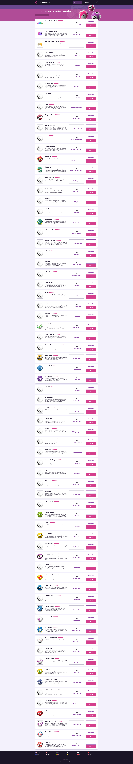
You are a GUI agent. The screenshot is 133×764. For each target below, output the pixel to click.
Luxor (46, 136)
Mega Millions (49, 732)
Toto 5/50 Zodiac (50, 240)
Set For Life (48, 648)
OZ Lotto (47, 669)
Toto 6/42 (48, 261)
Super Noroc (49, 282)
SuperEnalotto (49, 512)
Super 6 (47, 522)
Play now (91, 25)
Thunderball (48, 617)
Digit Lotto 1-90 (49, 177)
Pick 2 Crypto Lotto (51, 31)
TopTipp (47, 198)
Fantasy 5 (48, 387)
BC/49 (47, 407)
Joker (46, 303)
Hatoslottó (48, 156)
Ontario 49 (48, 428)
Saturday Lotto (49, 658)
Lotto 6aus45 (49, 219)
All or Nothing (49, 83)
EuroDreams (48, 376)
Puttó (46, 104)
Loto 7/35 (48, 94)
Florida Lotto (49, 397)
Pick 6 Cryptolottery (51, 21)
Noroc (47, 292)
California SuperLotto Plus (53, 690)
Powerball (48, 742)
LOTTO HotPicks (50, 596)
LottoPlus (48, 209)
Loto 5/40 (48, 313)
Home (36, 6)
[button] (95, 2)
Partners (46, 6)
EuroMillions (48, 627)
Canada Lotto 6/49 (50, 439)
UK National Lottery (51, 638)
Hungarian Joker (50, 125)
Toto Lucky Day (49, 230)
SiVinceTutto (49, 470)
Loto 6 (47, 73)
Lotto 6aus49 (49, 575)
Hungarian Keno (49, 115)
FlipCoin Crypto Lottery (52, 41)
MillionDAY (48, 481)
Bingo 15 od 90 (49, 52)
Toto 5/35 (48, 251)
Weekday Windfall (50, 721)
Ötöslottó (48, 167)
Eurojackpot (48, 533)
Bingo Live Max (49, 334)
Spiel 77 (47, 564)
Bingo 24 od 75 (49, 62)
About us (41, 6)
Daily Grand (48, 418)
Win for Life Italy (50, 460)
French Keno (48, 355)
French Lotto (49, 366)
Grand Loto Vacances (51, 345)
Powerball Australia (51, 679)
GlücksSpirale (49, 543)
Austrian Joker (49, 188)
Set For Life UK (49, 606)
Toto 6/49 (48, 272)
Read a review (91, 21)
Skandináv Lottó (50, 146)
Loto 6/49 (48, 324)
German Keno (49, 554)
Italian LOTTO (49, 502)
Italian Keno (48, 585)
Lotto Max (48, 449)
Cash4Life (48, 700)
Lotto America (49, 711)
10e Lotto (48, 491)
